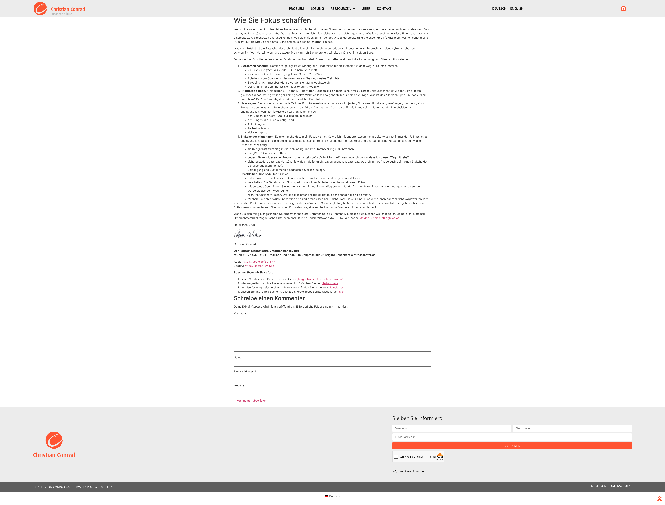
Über (366, 8)
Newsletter (336, 287)
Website (239, 385)
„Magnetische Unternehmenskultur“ (320, 279)
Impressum (598, 486)
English (517, 8)
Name (239, 357)
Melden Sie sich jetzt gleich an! (380, 218)
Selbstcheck (330, 283)
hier (341, 291)
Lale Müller (103, 487)
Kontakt (384, 8)
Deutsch (499, 8)
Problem (296, 8)
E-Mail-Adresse (245, 371)
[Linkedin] (623, 8)
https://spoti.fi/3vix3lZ (259, 265)
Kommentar (242, 313)
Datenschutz (620, 486)
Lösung (317, 8)
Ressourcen (341, 8)
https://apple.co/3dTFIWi (259, 261)
